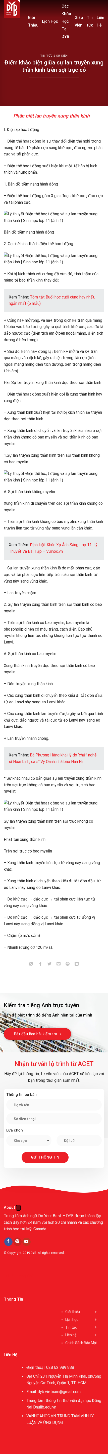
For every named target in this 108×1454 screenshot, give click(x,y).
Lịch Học (50, 21)
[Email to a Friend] (59, 964)
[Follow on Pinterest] (17, 1241)
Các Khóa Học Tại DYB (66, 21)
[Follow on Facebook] (8, 1241)
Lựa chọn (14, 1130)
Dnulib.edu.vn (44, 1407)
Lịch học (71, 1320)
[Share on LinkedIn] (77, 964)
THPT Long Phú (19, 1276)
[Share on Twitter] (49, 964)
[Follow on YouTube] (26, 1242)
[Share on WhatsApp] (31, 964)
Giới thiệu (72, 1312)
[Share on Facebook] (40, 964)
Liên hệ (70, 1335)
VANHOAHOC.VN (41, 1416)
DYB (33, 1253)
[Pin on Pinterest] (68, 964)
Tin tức (90, 21)
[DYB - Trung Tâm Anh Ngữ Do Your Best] (12, 9)
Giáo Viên (79, 21)
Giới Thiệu (33, 21)
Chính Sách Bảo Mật (81, 1343)
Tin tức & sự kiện (54, 55)
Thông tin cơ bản (21, 1094)
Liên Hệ (100, 21)
